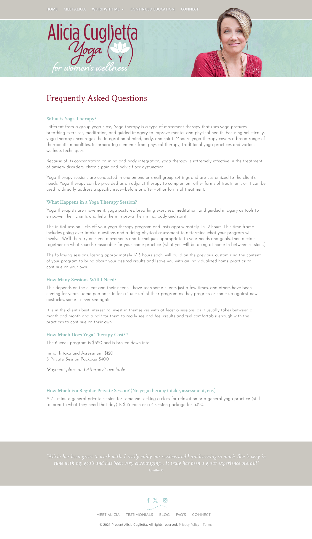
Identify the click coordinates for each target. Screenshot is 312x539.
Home (52, 10)
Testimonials (139, 515)
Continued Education (152, 10)
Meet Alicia (75, 10)
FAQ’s (181, 515)
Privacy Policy (189, 524)
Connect (189, 10)
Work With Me (106, 10)
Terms (207, 524)
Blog (164, 515)
